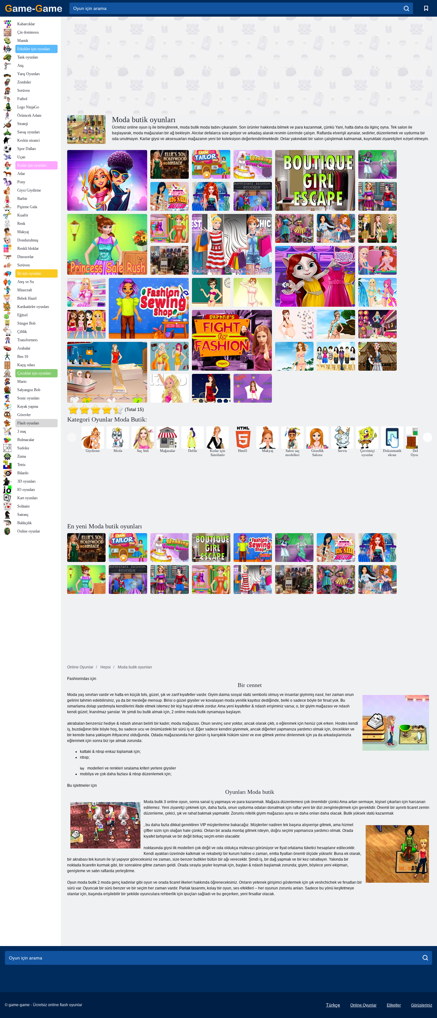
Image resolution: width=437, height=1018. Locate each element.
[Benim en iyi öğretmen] (211, 292)
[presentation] (71, 437)
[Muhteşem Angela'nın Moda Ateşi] (107, 180)
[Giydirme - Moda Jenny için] (253, 292)
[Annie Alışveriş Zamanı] (169, 228)
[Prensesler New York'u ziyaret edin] (336, 228)
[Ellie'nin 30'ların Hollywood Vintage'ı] (169, 164)
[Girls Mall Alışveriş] (377, 196)
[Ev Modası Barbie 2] (377, 324)
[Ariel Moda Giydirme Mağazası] (377, 260)
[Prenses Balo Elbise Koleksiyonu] (211, 196)
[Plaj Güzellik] (336, 324)
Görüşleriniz (421, 1005)
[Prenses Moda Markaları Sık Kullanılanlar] (377, 228)
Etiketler (394, 1005)
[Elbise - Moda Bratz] (253, 388)
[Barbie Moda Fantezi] (169, 388)
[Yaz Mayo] (377, 292)
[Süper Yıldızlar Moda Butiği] (253, 196)
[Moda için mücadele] (232, 340)
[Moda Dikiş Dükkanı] (149, 308)
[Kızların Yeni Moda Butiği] (377, 164)
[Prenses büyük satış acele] (169, 196)
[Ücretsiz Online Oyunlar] (33, 8)
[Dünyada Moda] (377, 356)
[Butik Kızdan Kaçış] (315, 180)
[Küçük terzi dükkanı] (211, 164)
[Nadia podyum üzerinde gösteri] (107, 372)
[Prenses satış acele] (107, 244)
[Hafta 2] (336, 356)
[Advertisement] (158, 65)
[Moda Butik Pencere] (294, 228)
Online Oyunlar (363, 1005)
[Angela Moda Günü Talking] (315, 276)
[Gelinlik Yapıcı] (253, 164)
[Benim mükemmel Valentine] (211, 388)
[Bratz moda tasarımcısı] (86, 324)
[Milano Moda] (169, 356)
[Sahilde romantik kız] (294, 356)
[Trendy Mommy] (294, 324)
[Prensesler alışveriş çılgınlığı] (232, 244)
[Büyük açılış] (169, 260)
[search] (406, 8)
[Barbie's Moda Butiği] (86, 292)
